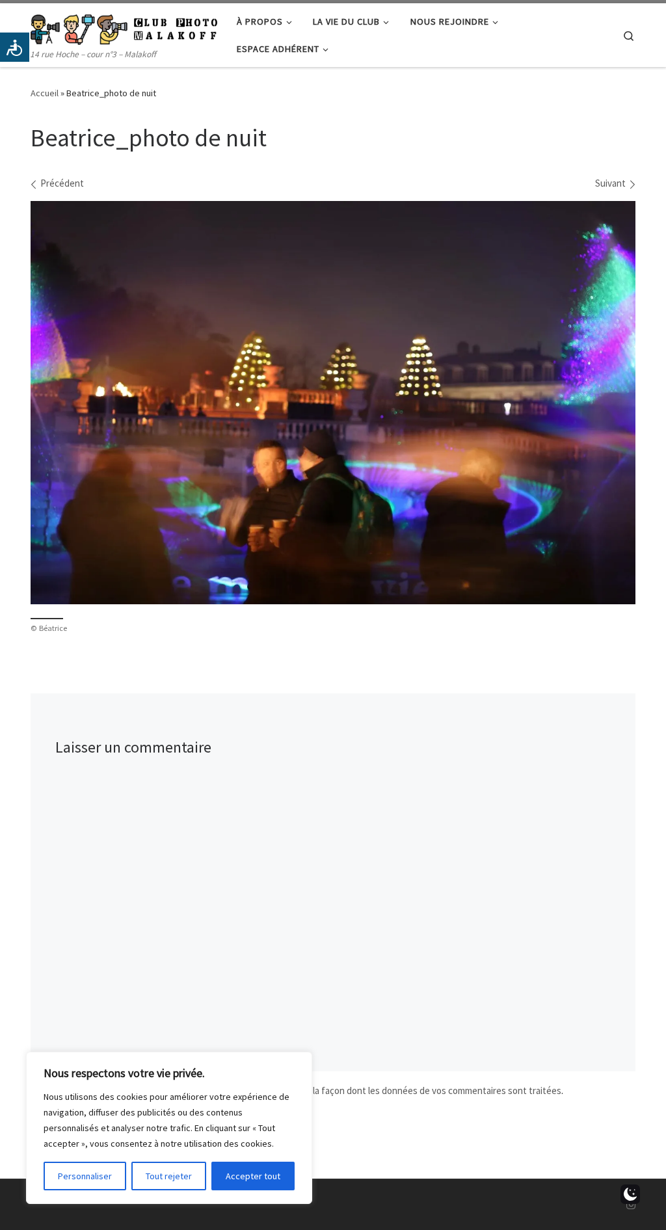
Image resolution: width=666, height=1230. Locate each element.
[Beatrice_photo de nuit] (333, 402)
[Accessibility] (14, 47)
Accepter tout (253, 1176)
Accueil (45, 93)
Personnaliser (85, 1176)
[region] (169, 1128)
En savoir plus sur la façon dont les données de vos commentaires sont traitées (401, 1090)
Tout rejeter (169, 1176)
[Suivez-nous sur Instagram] (630, 1205)
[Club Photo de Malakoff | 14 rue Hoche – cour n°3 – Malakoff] (124, 27)
